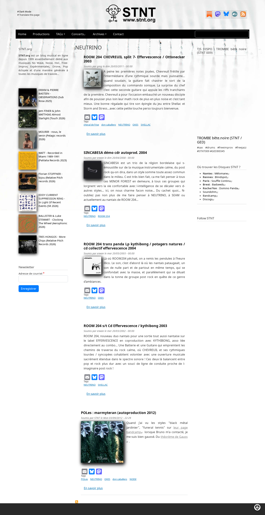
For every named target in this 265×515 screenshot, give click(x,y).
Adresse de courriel (30, 273)
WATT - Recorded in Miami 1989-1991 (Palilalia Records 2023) (53, 156)
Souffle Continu (221, 181)
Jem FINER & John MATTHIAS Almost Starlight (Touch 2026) (52, 114)
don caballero (108, 124)
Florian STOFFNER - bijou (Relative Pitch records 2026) (51, 177)
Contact (118, 34)
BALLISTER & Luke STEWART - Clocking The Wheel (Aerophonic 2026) (53, 221)
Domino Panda (228, 188)
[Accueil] (131, 13)
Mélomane (221, 173)
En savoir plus (96, 134)
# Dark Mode (24, 11)
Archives (98, 34)
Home (22, 34)
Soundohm (210, 192)
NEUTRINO (124, 124)
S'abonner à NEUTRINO (76, 501)
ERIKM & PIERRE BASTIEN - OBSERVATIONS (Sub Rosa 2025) (51, 95)
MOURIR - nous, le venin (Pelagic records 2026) (52, 135)
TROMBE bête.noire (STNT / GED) (219, 140)
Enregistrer (28, 289)
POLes (84, 479)
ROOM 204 (104, 216)
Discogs (208, 199)
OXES (135, 124)
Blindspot (221, 177)
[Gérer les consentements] (257, 507)
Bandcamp (209, 195)
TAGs (59, 34)
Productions (41, 34)
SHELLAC (146, 124)
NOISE (133, 479)
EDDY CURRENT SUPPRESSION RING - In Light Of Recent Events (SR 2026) (52, 200)
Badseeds (218, 184)
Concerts (78, 34)
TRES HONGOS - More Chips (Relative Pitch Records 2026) (52, 240)
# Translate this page (28, 14)
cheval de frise (91, 124)
